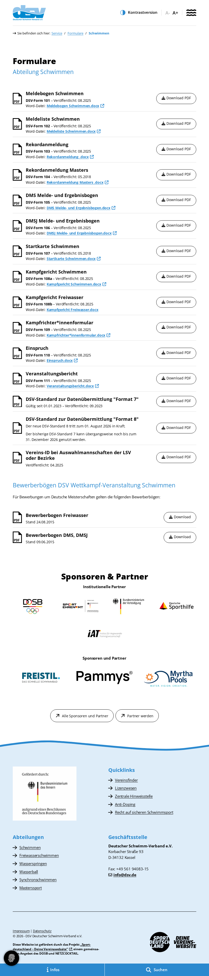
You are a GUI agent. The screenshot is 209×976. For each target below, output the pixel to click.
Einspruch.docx (60, 360)
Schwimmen (30, 847)
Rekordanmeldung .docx (68, 156)
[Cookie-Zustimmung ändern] (11, 958)
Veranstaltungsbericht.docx (70, 386)
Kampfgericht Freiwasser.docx (72, 309)
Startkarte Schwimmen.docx (71, 258)
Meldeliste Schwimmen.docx (71, 131)
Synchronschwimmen (38, 879)
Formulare (75, 33)
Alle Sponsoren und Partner (85, 715)
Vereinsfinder (126, 780)
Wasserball (28, 871)
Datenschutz (42, 931)
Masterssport (30, 887)
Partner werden (140, 715)
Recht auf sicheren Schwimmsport (144, 812)
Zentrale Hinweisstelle (134, 796)
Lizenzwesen (126, 787)
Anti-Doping (125, 804)
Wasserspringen (33, 863)
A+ (175, 13)
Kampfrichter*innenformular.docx (76, 335)
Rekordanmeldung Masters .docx (75, 182)
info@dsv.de (124, 874)
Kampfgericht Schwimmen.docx (74, 284)
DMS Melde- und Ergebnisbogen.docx (78, 207)
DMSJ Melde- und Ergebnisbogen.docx (79, 233)
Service (56, 33)
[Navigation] (191, 13)
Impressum (21, 931)
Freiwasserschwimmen (39, 855)
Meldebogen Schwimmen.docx (73, 105)
